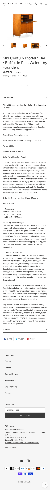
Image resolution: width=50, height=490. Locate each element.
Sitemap (8, 393)
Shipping (6, 76)
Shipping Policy (11, 387)
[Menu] (45, 3)
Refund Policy (10, 380)
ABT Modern (28, 482)
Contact (8, 368)
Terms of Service (11, 374)
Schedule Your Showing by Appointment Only (22, 442)
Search (8, 361)
